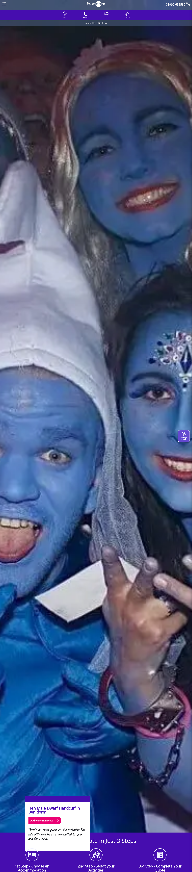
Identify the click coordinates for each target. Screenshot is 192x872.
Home (87, 23)
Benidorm (103, 23)
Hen (94, 23)
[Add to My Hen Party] (44, 825)
